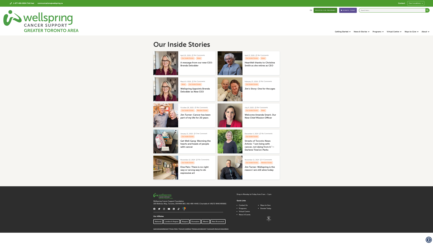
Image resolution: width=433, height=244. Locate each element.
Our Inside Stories (188, 58)
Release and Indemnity (199, 229)
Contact (401, 3)
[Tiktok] (179, 209)
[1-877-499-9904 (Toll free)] (11, 3)
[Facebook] (154, 209)
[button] (343, 31)
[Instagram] (164, 209)
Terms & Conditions (185, 229)
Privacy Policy (173, 229)
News (199, 58)
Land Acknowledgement (160, 229)
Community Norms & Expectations (217, 229)
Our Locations (415, 3)
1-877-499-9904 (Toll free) (23, 3)
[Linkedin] (174, 209)
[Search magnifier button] (427, 10)
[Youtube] (169, 209)
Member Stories (202, 110)
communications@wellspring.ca (50, 3)
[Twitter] (159, 209)
